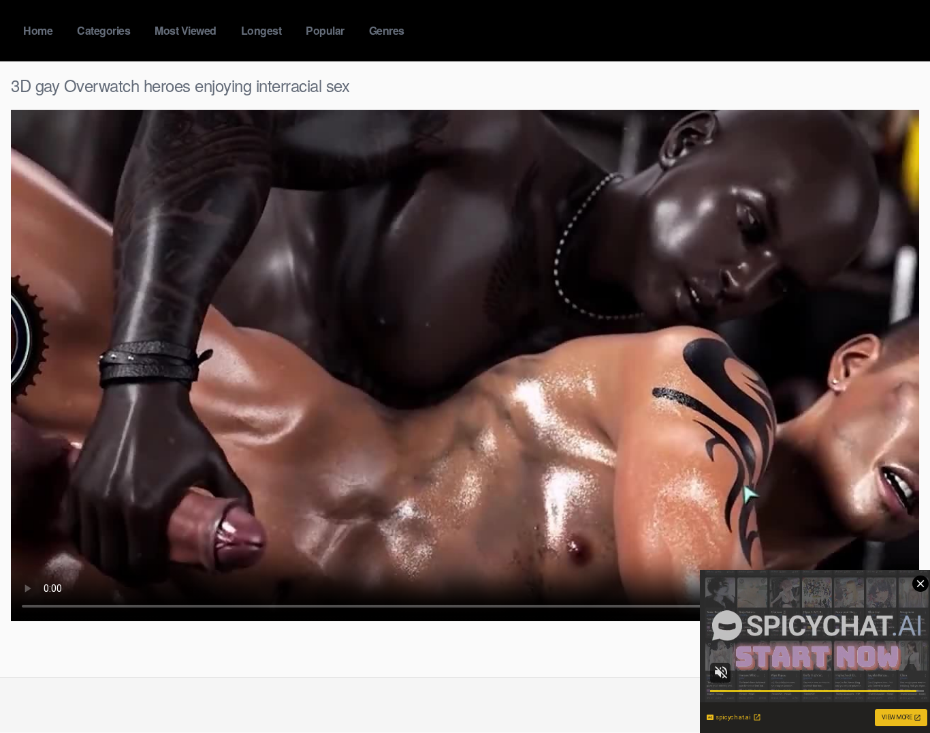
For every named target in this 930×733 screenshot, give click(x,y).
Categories (103, 30)
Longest (261, 30)
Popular (325, 30)
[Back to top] (892, 689)
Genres (386, 30)
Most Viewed (186, 30)
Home (37, 30)
